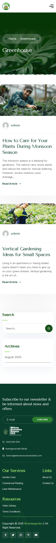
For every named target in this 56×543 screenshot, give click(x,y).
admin (15, 125)
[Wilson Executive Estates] (6, 6)
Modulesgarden (33, 523)
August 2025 (13, 357)
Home (12, 38)
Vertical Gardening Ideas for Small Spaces (26, 252)
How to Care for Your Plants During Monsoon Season (27, 146)
